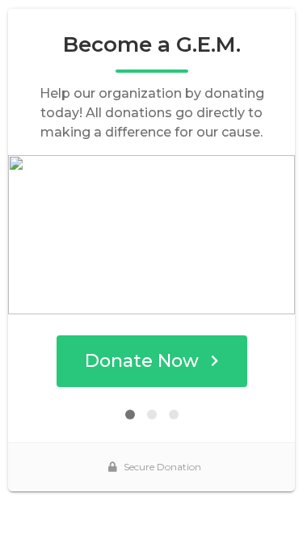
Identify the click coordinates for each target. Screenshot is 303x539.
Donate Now (142, 361)
